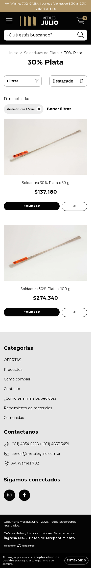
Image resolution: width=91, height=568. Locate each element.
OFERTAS (12, 360)
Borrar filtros (59, 109)
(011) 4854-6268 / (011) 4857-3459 (40, 444)
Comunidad (14, 417)
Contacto (12, 389)
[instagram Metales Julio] (9, 495)
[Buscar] (81, 35)
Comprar (32, 206)
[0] (80, 22)
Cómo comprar (17, 379)
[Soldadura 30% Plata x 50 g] (74, 206)
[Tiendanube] (19, 546)
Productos (13, 369)
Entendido (76, 560)
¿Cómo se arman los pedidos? (30, 398)
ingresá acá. (14, 538)
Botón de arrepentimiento (52, 538)
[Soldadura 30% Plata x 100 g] (74, 312)
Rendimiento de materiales (28, 408)
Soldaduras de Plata (41, 53)
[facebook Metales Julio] (24, 495)
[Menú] (9, 20)
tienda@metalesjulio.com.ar (35, 453)
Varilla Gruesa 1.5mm (21, 109)
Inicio (13, 53)
